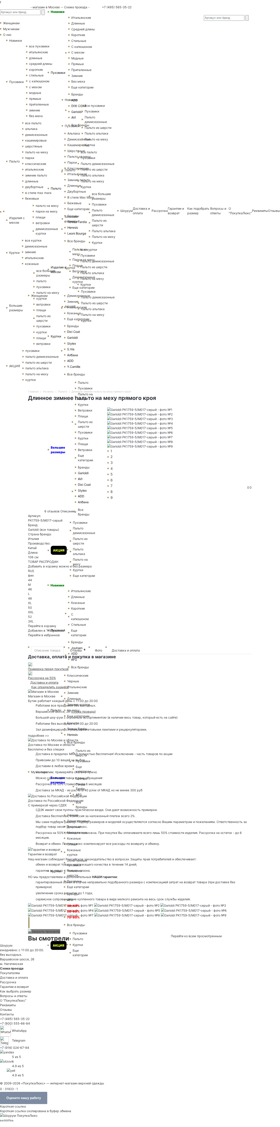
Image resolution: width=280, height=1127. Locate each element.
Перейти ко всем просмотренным (196, 936)
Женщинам (39, 295)
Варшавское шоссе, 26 (54, 711)
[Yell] (11, 1070)
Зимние (73, 301)
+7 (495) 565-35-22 (116, 7)
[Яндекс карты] (7, 1052)
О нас (7, 34)
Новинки (58, 12)
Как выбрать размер (15, 991)
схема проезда (83, 711)
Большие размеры (16, 308)
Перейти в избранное (44, 635)
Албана (72, 355)
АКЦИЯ (58, 945)
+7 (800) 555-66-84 (15, 1023)
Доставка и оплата (126, 650)
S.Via (70, 349)
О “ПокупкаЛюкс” (13, 1000)
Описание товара (47, 650)
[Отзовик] (7, 1061)
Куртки (56, 336)
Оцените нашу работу (23, 1098)
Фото (98, 650)
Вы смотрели (48, 938)
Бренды (73, 326)
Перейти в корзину (42, 626)
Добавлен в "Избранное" (46, 630)
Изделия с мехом (58, 269)
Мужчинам (11, 29)
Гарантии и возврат (14, 987)
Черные (73, 681)
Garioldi (72, 337)
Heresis (72, 227)
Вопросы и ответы (13, 996)
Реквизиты (260, 211)
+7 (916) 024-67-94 (14, 1047)
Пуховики (58, 72)
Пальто (56, 188)
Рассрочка (8, 982)
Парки (72, 162)
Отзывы (274, 211)
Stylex (71, 343)
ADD (70, 361)
